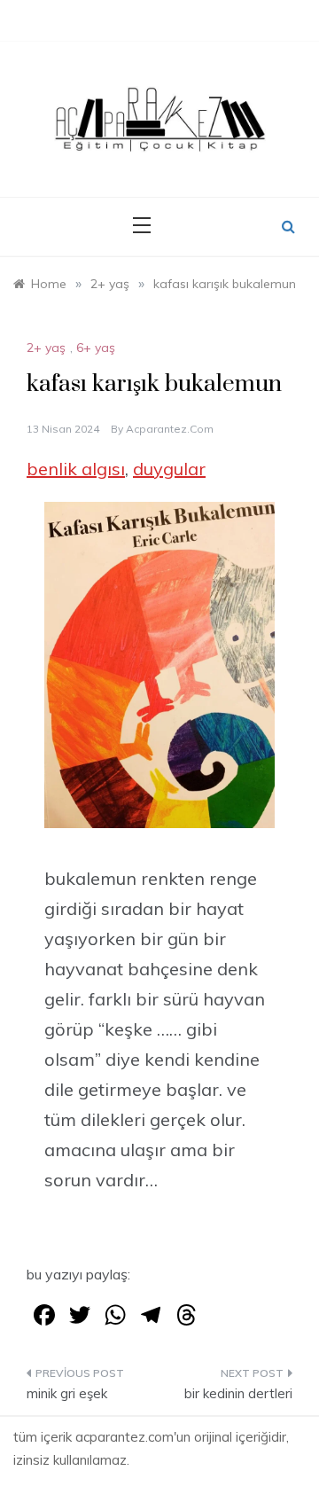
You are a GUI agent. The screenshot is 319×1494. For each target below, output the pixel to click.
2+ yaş (46, 348)
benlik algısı (76, 469)
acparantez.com (170, 428)
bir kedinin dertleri (238, 1393)
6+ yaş (95, 348)
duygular (169, 469)
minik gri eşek (67, 1393)
